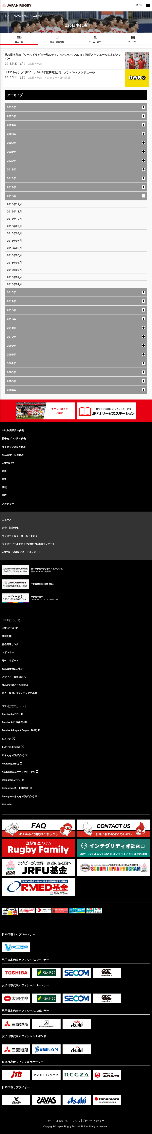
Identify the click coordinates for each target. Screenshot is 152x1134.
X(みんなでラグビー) (13, 755)
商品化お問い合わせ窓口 (15, 685)
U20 (4, 479)
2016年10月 (14, 219)
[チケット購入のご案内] (45, 410)
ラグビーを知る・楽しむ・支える (20, 535)
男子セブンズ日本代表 (14, 438)
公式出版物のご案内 (12, 668)
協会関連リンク (10, 644)
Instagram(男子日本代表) (15, 788)
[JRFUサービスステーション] (106, 410)
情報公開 (6, 636)
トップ (5, 15)
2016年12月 (14, 204)
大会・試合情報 (10, 527)
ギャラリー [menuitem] (133, 41)
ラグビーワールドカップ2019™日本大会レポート (28, 543)
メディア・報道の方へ (14, 676)
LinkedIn (6, 804)
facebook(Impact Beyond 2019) (19, 730)
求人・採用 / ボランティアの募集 (19, 693)
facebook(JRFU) (11, 714)
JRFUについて (10, 628)
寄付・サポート (10, 660)
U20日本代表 (21, 15)
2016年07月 (14, 240)
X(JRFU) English (11, 747)
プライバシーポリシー (93, 1120)
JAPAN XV (8, 463)
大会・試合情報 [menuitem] (57, 41)
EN (140, 5)
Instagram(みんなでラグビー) (18, 796)
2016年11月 (14, 211)
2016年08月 (14, 233)
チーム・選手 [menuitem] (95, 41)
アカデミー (8, 503)
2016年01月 (14, 284)
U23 (4, 471)
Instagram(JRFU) (11, 780)
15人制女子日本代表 (13, 455)
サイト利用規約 (55, 1120)
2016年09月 (14, 226)
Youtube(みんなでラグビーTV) (18, 772)
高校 (4, 487)
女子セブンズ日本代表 (14, 446)
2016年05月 (14, 255)
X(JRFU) (6, 738)
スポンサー (8, 652)
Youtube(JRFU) (10, 763)
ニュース (6, 519)
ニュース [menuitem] (19, 41)
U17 (4, 495)
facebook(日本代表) (13, 722)
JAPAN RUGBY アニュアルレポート (21, 552)
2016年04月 (14, 262)
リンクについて (72, 1120)
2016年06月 (14, 248)
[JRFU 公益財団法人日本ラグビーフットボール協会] (17, 5)
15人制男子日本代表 (13, 430)
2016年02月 (14, 277)
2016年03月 (14, 270)
